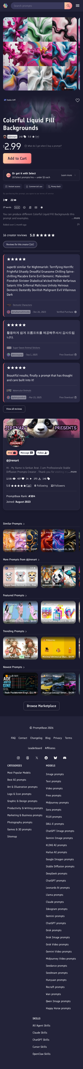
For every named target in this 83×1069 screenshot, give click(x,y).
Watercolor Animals (22, 390)
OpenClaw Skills (41, 1054)
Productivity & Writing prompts (25, 808)
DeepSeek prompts (56, 873)
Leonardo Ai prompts (58, 887)
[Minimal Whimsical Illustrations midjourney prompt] (58, 648)
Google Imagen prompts (60, 859)
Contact (23, 738)
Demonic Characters (22, 305)
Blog (47, 738)
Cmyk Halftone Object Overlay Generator (55, 621)
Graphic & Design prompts (22, 801)
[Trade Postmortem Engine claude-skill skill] (20, 684)
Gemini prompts (55, 916)
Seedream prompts (57, 972)
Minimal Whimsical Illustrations (55, 656)
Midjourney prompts (57, 802)
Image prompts (55, 774)
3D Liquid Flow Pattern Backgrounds (55, 549)
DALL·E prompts (55, 824)
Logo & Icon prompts (19, 794)
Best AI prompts (16, 779)
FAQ (13, 738)
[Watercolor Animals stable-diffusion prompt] (58, 576)
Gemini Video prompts (59, 951)
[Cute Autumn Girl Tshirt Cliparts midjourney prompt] (20, 648)
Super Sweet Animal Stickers (26, 347)
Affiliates (50, 748)
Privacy (57, 738)
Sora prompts (53, 809)
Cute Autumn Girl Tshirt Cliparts (12, 656)
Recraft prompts (55, 987)
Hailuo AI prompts (56, 852)
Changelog (36, 738)
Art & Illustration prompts (22, 787)
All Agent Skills (41, 1025)
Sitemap (12, 836)
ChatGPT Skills (41, 1039)
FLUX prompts (54, 816)
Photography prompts (19, 822)
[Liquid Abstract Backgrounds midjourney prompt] (20, 540)
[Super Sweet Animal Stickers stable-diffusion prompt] (20, 576)
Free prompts (53, 795)
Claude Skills (40, 1032)
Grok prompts (53, 930)
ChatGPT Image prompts (60, 831)
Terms (68, 738)
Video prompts (54, 788)
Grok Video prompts (57, 944)
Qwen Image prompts (58, 1001)
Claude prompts (55, 902)
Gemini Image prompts (59, 838)
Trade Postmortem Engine (17, 692)
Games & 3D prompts (19, 829)
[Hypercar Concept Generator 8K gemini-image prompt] (58, 684)
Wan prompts (53, 994)
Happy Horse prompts (58, 1008)
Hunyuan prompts (56, 980)
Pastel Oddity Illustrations (18, 621)
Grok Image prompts (58, 937)
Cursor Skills (40, 1046)
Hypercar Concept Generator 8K (55, 692)
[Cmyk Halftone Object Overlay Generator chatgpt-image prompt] (58, 612)
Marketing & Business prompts (24, 815)
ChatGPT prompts (56, 880)
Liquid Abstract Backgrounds (18, 549)
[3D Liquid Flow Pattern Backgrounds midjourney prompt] (58, 540)
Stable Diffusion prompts (60, 866)
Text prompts (53, 781)
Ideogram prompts (56, 909)
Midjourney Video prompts (61, 958)
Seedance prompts (56, 965)
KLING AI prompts (56, 845)
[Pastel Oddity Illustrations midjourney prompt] (20, 612)
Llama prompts (54, 894)
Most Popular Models (18, 772)
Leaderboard (35, 748)
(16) (37, 137)
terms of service (47, 193)
